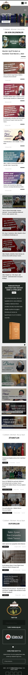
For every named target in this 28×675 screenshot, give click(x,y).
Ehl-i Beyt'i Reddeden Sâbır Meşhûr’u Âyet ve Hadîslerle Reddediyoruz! (14, 234)
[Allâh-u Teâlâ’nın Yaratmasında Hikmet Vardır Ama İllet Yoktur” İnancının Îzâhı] (14, 156)
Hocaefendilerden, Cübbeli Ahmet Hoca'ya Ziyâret (11, 509)
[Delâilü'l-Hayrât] (14, 318)
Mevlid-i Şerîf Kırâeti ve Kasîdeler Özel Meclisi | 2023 (13, 52)
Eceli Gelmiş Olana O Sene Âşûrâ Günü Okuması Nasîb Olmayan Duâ (13, 566)
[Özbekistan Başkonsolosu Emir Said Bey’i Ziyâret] (14, 448)
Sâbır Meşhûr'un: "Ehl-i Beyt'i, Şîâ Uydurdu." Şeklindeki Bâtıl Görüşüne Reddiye (12, 276)
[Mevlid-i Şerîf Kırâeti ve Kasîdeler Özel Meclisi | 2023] (14, 41)
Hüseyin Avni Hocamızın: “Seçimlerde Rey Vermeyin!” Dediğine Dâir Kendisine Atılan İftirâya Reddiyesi (14, 590)
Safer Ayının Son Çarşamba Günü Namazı (13, 544)
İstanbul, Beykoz (7, 489)
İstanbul (5, 462)
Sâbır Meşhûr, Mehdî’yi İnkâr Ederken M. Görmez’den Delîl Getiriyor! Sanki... (13, 254)
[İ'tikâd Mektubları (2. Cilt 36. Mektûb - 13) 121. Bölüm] (14, 134)
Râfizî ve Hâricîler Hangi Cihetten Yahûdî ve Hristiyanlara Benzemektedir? (13, 75)
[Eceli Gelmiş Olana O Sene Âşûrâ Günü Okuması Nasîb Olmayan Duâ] (14, 555)
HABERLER (5, 546)
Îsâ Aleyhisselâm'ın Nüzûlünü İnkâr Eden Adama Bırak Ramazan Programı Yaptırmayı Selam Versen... (14, 120)
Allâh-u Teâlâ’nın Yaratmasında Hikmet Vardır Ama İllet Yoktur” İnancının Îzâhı (13, 164)
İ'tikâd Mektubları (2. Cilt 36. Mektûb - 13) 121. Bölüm (14, 142)
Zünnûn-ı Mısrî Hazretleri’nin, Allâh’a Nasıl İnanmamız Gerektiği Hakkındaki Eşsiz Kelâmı (14, 186)
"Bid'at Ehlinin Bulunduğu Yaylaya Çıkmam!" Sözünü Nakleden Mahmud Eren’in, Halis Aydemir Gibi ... (12, 212)
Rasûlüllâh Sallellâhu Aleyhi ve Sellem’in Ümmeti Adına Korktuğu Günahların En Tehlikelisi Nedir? (14, 97)
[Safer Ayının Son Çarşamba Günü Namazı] (14, 534)
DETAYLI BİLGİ (6, 21)
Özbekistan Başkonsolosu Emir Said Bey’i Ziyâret (13, 459)
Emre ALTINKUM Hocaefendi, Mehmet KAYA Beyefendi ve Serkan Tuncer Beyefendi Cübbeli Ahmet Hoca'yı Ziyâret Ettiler (14, 483)
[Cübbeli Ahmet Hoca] (5, 5)
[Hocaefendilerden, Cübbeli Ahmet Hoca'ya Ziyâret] (14, 498)
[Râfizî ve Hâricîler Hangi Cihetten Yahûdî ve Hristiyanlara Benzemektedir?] (14, 68)
